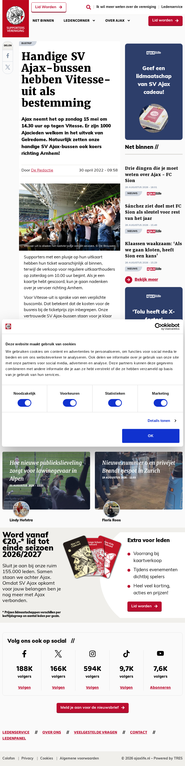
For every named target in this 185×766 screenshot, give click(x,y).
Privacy (27, 758)
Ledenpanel (14, 738)
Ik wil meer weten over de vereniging (126, 7)
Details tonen (159, 421)
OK (150, 436)
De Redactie (42, 170)
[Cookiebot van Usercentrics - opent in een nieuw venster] (158, 326)
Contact (138, 732)
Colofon (8, 758)
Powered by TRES (168, 758)
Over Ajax (115, 21)
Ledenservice (172, 7)
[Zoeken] (88, 7)
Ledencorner (77, 21)
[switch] (70, 403)
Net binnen (43, 21)
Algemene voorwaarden (79, 758)
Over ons (51, 732)
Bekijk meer (146, 280)
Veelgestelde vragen (95, 732)
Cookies (46, 758)
